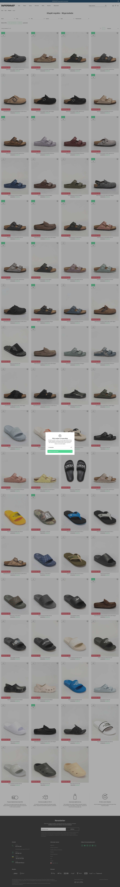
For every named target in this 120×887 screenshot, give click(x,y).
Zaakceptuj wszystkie (53, 451)
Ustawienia (51, 447)
